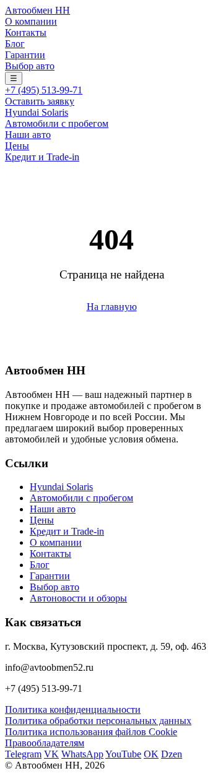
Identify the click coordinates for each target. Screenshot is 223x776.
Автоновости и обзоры (78, 598)
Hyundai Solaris (36, 112)
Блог (15, 43)
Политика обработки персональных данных (98, 720)
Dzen (171, 754)
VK (51, 754)
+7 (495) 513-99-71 (43, 90)
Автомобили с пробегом (56, 123)
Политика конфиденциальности (73, 709)
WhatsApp (82, 754)
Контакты (25, 32)
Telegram (23, 754)
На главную (112, 306)
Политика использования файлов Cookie (91, 731)
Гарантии (25, 55)
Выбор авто (30, 66)
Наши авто (28, 134)
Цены (17, 145)
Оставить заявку (39, 101)
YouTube (123, 754)
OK (151, 754)
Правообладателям (44, 743)
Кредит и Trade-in (42, 157)
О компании (31, 21)
